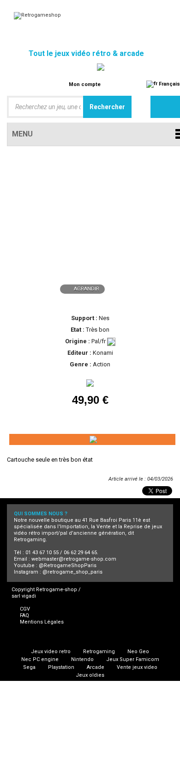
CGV (25, 609)
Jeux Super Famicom (132, 659)
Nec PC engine (40, 659)
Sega (29, 667)
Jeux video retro (51, 652)
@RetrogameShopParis (67, 565)
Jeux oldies (90, 675)
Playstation (61, 667)
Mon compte (85, 84)
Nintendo (82, 659)
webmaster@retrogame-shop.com (73, 559)
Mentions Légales (42, 622)
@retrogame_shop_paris (72, 572)
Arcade (95, 667)
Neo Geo (138, 652)
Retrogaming (99, 652)
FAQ (24, 615)
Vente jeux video (137, 667)
